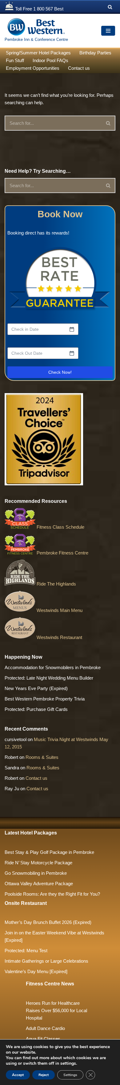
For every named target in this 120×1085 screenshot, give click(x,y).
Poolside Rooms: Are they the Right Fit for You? (52, 894)
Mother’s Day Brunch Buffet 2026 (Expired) (48, 922)
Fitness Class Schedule (59, 527)
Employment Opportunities (32, 68)
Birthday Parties (95, 52)
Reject (43, 1074)
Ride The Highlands (55, 583)
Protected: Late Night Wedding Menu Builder (49, 678)
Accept (18, 1074)
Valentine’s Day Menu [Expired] (36, 971)
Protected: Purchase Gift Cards (36, 709)
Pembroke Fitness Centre (61, 552)
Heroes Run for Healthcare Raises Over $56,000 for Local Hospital (56, 1010)
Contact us (79, 68)
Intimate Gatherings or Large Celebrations (46, 961)
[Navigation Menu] (108, 31)
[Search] (110, 7)
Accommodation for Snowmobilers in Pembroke (53, 667)
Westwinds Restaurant (58, 637)
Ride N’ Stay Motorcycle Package (38, 862)
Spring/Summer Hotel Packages (38, 52)
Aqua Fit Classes (43, 1038)
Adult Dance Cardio (45, 1028)
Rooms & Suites (42, 757)
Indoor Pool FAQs (50, 60)
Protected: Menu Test (26, 950)
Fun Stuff (15, 60)
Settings (70, 1074)
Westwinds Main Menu (58, 610)
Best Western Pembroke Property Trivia (45, 698)
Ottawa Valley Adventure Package (39, 883)
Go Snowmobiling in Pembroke (36, 873)
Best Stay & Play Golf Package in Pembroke (49, 852)
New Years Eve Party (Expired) (36, 688)
